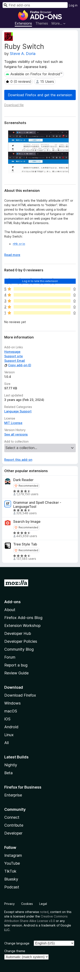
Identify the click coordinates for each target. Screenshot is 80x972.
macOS (10, 711)
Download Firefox (20, 695)
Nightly (10, 765)
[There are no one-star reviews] (42, 313)
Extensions (23, 23)
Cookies (27, 904)
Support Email (14, 360)
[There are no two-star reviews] (42, 307)
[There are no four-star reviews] (42, 295)
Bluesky (11, 879)
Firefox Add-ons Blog (23, 617)
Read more (12, 255)
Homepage (12, 351)
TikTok (10, 871)
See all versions (16, 434)
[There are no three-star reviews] (42, 301)
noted (44, 912)
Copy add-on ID (19, 365)
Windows (12, 703)
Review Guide (16, 673)
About (9, 609)
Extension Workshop (22, 625)
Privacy (9, 904)
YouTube (12, 863)
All (6, 742)
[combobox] (35, 5)
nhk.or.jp (19, 244)
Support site (13, 356)
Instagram (13, 855)
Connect (11, 817)
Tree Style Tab (25, 544)
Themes (41, 23)
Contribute (13, 825)
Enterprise (13, 795)
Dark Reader (23, 480)
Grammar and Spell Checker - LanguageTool (37, 505)
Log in (73, 5)
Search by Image (27, 522)
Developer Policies (20, 641)
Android (11, 727)
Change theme (14, 951)
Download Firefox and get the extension (40, 95)
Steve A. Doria (22, 53)
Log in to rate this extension (40, 281)
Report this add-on (18, 459)
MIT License (13, 423)
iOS (7, 719)
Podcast (11, 887)
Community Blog (19, 649)
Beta (8, 773)
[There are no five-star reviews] (42, 289)
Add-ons (12, 602)
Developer (13, 833)
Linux (9, 735)
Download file (14, 105)
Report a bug (16, 665)
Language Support (18, 411)
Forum (9, 657)
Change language (16, 943)
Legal (43, 904)
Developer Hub (17, 633)
